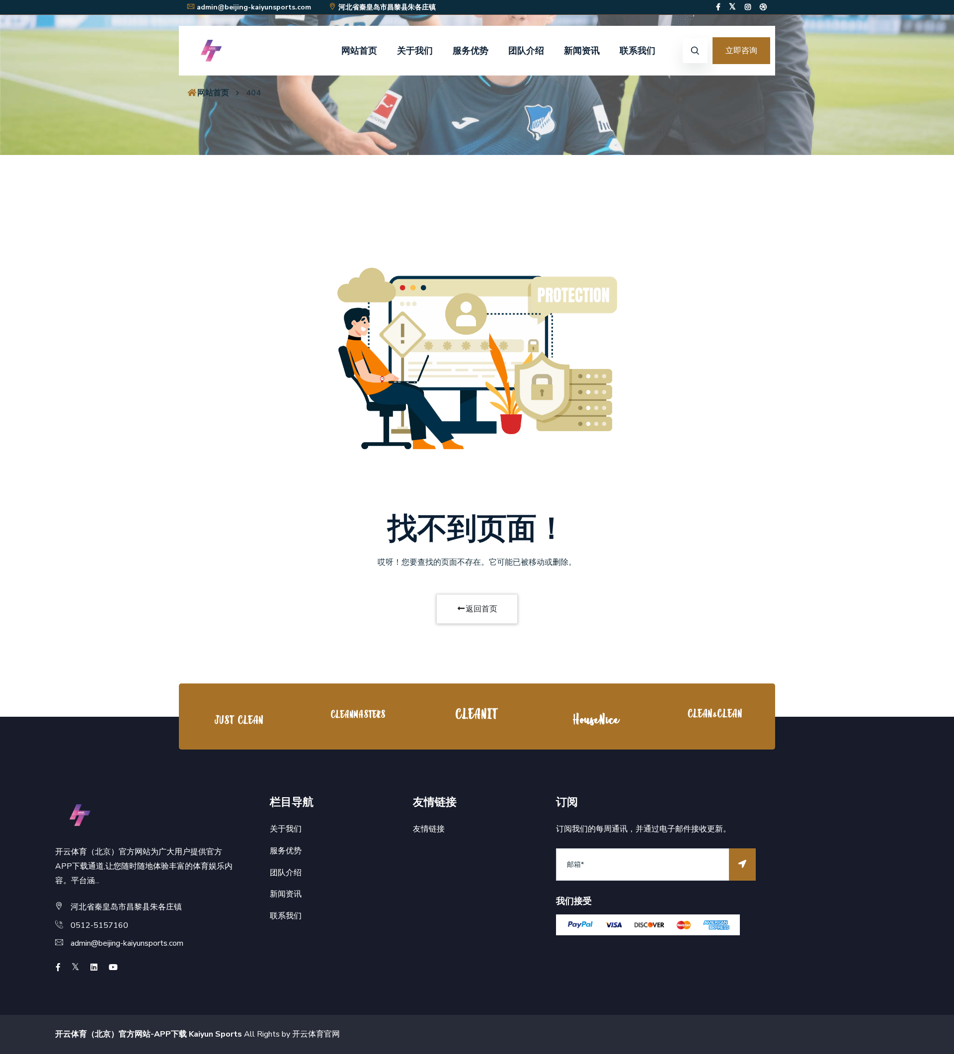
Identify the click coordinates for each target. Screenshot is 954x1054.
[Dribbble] (763, 7)
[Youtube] (113, 967)
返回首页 (481, 608)
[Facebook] (718, 7)
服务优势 (470, 51)
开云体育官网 (316, 1034)
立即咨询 (741, 50)
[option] (238, 719)
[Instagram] (748, 7)
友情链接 (429, 829)
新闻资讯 (582, 51)
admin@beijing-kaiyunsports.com (254, 7)
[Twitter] (732, 7)
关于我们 (415, 51)
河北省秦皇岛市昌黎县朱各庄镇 (387, 7)
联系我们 (637, 51)
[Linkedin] (93, 967)
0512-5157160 (99, 925)
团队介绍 (526, 51)
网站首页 (359, 51)
